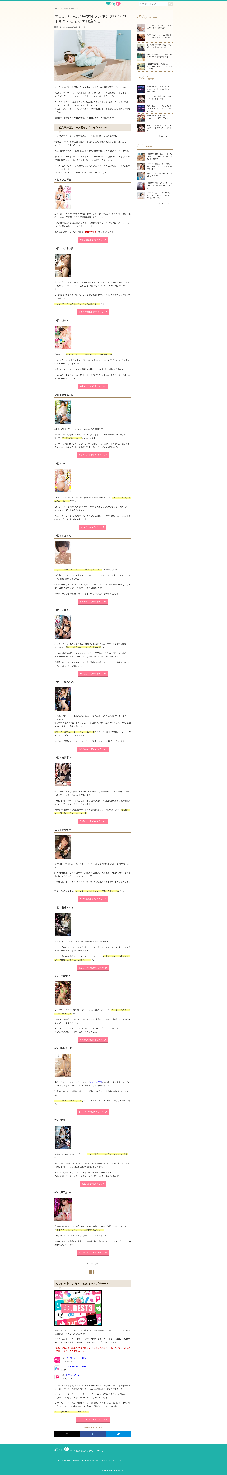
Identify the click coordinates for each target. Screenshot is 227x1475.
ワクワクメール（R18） (76, 1358)
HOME (56, 1460)
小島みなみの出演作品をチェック (93, 749)
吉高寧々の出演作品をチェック (93, 821)
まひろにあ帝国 (95, 1082)
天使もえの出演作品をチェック (93, 674)
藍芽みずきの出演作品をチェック (93, 968)
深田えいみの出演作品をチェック (93, 1252)
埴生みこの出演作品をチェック (93, 386)
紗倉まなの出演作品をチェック (93, 602)
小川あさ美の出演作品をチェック (93, 312)
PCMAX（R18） (73, 1375)
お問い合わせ (117, 1460)
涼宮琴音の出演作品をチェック (93, 240)
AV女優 (83, 27)
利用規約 (75, 1460)
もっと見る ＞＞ (165, 136)
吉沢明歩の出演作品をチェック (93, 899)
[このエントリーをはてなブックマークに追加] (118, 1434)
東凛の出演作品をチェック (92, 1184)
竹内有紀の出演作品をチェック (93, 1040)
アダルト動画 (64, 8)
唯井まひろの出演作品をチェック (93, 1112)
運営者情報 (66, 1460)
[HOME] (55, 8)
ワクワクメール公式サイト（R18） (93, 1419)
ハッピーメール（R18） (76, 1367)
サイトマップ (105, 1460)
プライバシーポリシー (89, 1460)
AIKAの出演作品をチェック (93, 527)
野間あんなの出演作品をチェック (93, 455)
